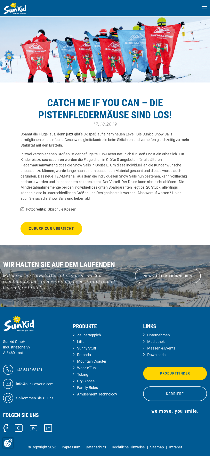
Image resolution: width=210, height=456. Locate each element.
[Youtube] (33, 428)
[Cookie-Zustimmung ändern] (8, 443)
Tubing (82, 374)
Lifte (80, 341)
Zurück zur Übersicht (51, 228)
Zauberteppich (89, 335)
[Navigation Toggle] (204, 8)
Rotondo (84, 355)
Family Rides (87, 387)
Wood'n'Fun (86, 368)
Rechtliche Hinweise (128, 447)
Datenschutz (96, 447)
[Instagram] (19, 427)
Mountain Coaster (91, 361)
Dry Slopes (86, 381)
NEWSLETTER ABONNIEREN (168, 276)
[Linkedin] (48, 427)
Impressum (71, 447)
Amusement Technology (97, 394)
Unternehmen (158, 335)
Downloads (156, 355)
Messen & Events (161, 348)
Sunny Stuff (86, 348)
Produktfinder (175, 373)
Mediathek (156, 341)
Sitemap (157, 447)
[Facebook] (5, 427)
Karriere (175, 394)
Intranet (175, 447)
